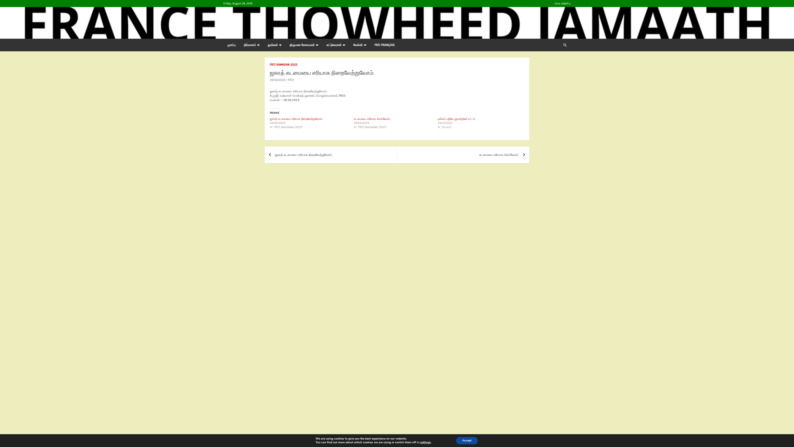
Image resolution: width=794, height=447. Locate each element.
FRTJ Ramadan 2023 (283, 64)
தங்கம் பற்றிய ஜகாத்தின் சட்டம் (456, 118)
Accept (466, 440)
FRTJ (291, 80)
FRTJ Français (384, 45)
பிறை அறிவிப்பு (563, 3)
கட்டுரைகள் (334, 45)
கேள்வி (358, 45)
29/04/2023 (277, 80)
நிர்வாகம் (250, 45)
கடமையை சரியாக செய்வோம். (372, 118)
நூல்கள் (273, 45)
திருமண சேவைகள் (302, 45)
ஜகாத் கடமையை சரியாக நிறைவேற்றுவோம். (296, 118)
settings (425, 442)
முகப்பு (231, 45)
